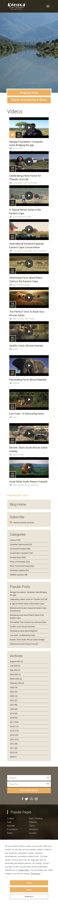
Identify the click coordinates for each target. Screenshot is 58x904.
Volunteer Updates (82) (19, 570)
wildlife (27, 285)
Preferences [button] (35, 874)
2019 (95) (14, 713)
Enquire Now (29, 93)
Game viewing (35, 818)
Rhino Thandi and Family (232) (22, 566)
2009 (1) (13, 757)
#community (18, 148)
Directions (33, 829)
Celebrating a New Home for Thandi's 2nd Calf (28, 599)
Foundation (12, 829)
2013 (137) (14, 739)
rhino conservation (31, 183)
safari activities (18, 455)
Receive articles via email (24, 523)
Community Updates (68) (20, 549)
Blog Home (18, 504)
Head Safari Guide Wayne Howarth (28, 481)
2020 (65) (14, 709)
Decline (29, 890)
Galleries (33, 822)
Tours (31, 825)
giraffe (15, 349)
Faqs (9, 822)
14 (24, 495)
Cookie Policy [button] (23, 870)
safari (29, 217)
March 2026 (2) (16, 679)
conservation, (18, 183)
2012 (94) (14, 744)
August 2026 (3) (16, 661)
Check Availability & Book (29, 100)
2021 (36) (14, 705)
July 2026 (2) (15, 666)
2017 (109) (14, 722)
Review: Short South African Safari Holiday (27, 640)
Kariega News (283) (18, 557)
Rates (10, 833)
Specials (11, 825)
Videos (32, 151)
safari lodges (29, 319)
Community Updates (20, 151)
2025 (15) (14, 687)
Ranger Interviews (31, 485)
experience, (22, 217)
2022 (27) (14, 700)
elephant (16, 383)
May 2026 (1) (15, 670)
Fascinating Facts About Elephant (27, 379)
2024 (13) (14, 692)
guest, (15, 217)
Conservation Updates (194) (21, 553)
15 (26, 495)
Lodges (10, 818)
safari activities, (19, 285)
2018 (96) (14, 718)
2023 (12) (14, 696)
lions (15, 417)
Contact (32, 833)
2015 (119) (14, 731)
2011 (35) (14, 748)
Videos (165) (15, 540)
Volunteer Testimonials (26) (21, 544)
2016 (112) (14, 726)
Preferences (29, 897)
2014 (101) (14, 735)
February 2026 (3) (17, 683)
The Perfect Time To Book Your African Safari (28, 622)
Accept (29, 883)
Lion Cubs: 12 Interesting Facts (26, 413)
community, (17, 251)
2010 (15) (14, 752)
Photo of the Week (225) (20, 562)
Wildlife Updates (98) (18, 575)
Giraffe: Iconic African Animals (26, 345)
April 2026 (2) (15, 674)
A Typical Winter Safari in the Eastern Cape (27, 604)
